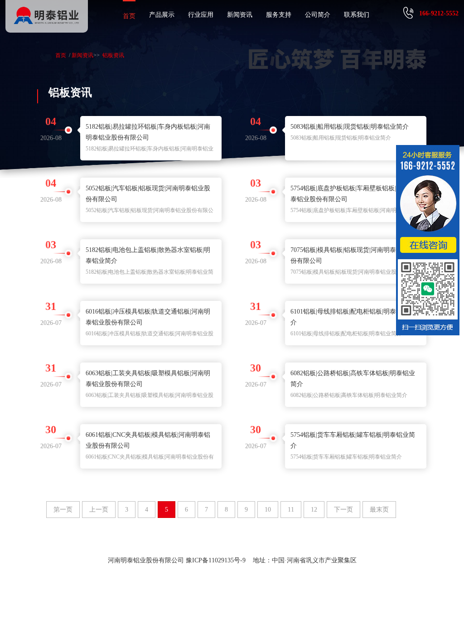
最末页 (379, 509)
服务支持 (278, 14)
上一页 (98, 509)
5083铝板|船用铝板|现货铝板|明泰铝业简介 (349, 126)
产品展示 (161, 14)
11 (291, 509)
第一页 (62, 509)
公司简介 (317, 14)
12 (314, 509)
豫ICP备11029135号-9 (216, 560)
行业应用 (200, 14)
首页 (129, 16)
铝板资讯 (113, 55)
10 (268, 509)
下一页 (343, 509)
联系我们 (356, 14)
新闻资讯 (239, 14)
